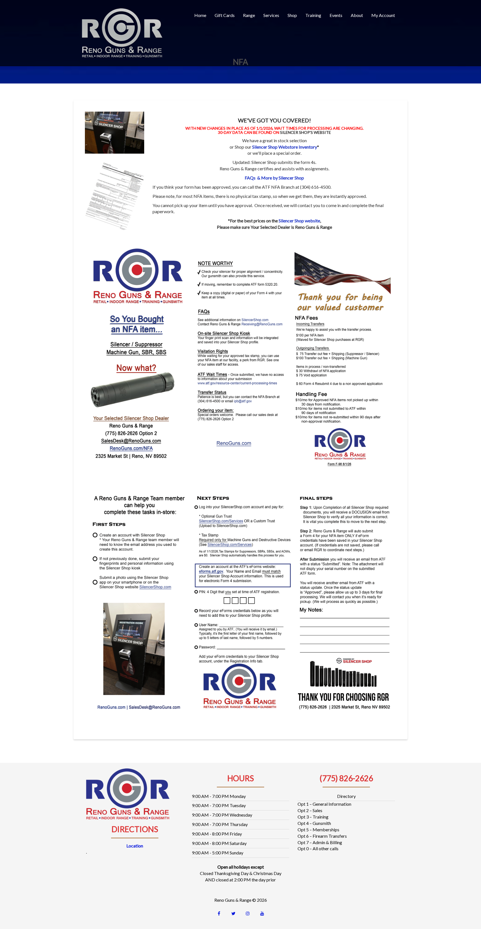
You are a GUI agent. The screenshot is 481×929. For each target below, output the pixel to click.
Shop (292, 15)
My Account (383, 15)
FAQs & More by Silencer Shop (274, 177)
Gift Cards (225, 15)
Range (249, 15)
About (357, 15)
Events (336, 15)
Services (271, 15)
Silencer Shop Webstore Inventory (284, 146)
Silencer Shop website (299, 220)
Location (134, 845)
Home (200, 15)
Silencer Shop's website (305, 132)
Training (313, 15)
